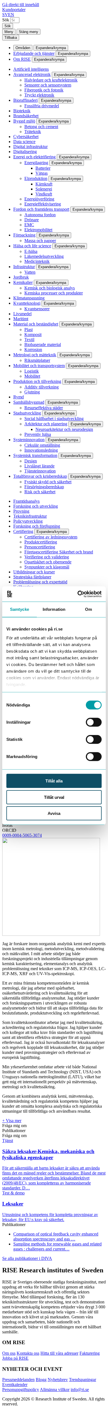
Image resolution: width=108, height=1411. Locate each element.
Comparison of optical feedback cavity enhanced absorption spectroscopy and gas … (55, 1236)
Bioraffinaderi (25, 100)
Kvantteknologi (26, 303)
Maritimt (20, 318)
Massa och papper (40, 240)
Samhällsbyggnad (28, 402)
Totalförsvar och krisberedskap (40, 476)
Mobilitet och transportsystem (39, 365)
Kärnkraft (43, 184)
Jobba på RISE (15, 1358)
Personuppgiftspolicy (20, 1389)
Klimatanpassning (29, 298)
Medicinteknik (37, 261)
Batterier (42, 168)
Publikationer (13, 1130)
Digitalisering (25, 151)
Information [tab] (54, 609)
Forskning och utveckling (35, 506)
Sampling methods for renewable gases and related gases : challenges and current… (57, 1246)
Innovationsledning (41, 450)
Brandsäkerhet (25, 115)
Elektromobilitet (38, 229)
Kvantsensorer (37, 308)
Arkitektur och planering (45, 423)
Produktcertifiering (40, 542)
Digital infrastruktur (30, 146)
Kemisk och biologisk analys (49, 288)
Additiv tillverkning (41, 387)
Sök (5, 19)
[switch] (94, 722)
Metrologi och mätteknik (34, 354)
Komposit (33, 334)
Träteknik (32, 131)
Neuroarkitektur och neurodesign (64, 429)
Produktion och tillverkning (37, 381)
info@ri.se (80, 1389)
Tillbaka (10, 37)
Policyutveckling (28, 521)
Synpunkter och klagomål (46, 567)
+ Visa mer (11, 1120)
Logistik (31, 371)
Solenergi (43, 189)
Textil (29, 339)
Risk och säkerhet (39, 491)
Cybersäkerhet (25, 136)
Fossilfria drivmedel (41, 105)
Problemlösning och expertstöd (40, 581)
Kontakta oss (28, 1353)
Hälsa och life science (32, 245)
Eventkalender (14, 1384)
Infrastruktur (24, 266)
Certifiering (23, 531)
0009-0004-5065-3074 (22, 835)
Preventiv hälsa (37, 434)
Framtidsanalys (26, 501)
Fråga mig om (14, 1125)
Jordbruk (21, 277)
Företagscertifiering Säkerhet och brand (58, 552)
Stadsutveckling (27, 413)
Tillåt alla (54, 781)
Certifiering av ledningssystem (50, 537)
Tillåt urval (54, 797)
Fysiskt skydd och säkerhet (47, 481)
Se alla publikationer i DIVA (27, 1258)
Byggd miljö (24, 121)
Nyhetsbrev (58, 1379)
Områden (23, 48)
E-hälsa (30, 251)
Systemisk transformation (35, 455)
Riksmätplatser (37, 360)
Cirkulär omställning (42, 445)
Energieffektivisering (42, 204)
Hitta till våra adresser (59, 1353)
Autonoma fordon (40, 214)
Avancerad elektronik (32, 74)
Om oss (9, 1353)
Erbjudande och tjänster (34, 53)
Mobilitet (32, 376)
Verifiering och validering (46, 557)
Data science (24, 141)
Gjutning (32, 392)
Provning (21, 511)
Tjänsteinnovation (40, 471)
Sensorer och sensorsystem (47, 85)
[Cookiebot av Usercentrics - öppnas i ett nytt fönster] (78, 594)
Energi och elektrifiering (34, 156)
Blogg (41, 1379)
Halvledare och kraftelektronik (51, 80)
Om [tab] (88, 609)
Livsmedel (22, 313)
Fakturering (89, 1353)
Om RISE (22, 59)
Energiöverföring (39, 199)
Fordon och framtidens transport (41, 209)
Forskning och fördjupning (36, 526)
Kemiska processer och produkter (53, 293)
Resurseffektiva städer (43, 407)
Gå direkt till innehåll (20, 4)
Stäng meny (28, 32)
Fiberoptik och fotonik (43, 90)
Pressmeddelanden (18, 1379)
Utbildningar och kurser (34, 572)
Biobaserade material (42, 344)
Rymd (18, 397)
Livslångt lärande (39, 466)
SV (5, 14)
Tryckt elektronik (39, 95)
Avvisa (54, 813)
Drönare (31, 219)
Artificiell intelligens (31, 69)
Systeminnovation (29, 439)
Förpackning (24, 235)
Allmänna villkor (55, 1389)
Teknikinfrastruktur (30, 516)
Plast (28, 329)
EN (11, 14)
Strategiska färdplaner (32, 576)
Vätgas (41, 173)
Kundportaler (13, 9)
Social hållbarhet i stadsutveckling (54, 418)
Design (30, 461)
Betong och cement (41, 126)
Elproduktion (35, 178)
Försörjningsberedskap (44, 486)
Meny (8, 32)
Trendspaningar (82, 1379)
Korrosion (33, 349)
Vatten (29, 272)
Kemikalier (23, 282)
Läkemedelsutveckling (44, 256)
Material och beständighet (35, 324)
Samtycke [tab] (19, 609)
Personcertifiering (39, 547)
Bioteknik (21, 110)
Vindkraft (43, 194)
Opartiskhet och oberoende (47, 562)
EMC (29, 224)
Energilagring (36, 162)
